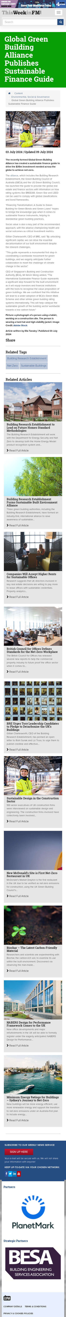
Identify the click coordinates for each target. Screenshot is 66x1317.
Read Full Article (19, 450)
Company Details (13, 1306)
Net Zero (12, 365)
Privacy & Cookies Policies (18, 1313)
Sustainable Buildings (33, 365)
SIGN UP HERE (19, 1152)
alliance (14, 175)
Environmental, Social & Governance (30, 97)
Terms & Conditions (35, 1306)
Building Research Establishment (26, 358)
